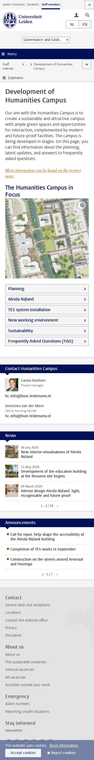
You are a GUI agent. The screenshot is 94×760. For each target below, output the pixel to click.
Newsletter (14, 730)
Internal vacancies (19, 669)
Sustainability (20, 330)
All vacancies (15, 677)
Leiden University (14, 4)
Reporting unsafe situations (27, 711)
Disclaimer (13, 635)
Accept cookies (23, 752)
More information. (64, 745)
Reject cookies (63, 752)
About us (12, 654)
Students (33, 4)
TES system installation (29, 309)
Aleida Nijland (21, 299)
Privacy (11, 627)
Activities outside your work (27, 684)
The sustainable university (25, 662)
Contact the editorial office (26, 620)
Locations (13, 612)
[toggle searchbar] (87, 15)
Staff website (8, 66)
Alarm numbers (17, 703)
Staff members (51, 4)
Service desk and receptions (27, 605)
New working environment (33, 320)
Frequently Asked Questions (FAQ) (40, 341)
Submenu (15, 77)
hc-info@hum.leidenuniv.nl (28, 396)
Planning (16, 288)
